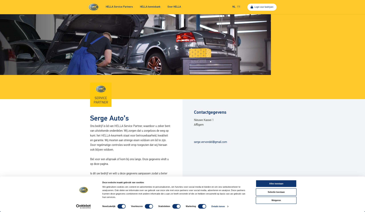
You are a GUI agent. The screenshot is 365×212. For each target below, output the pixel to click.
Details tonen (218, 206)
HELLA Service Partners (119, 7)
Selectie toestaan (276, 192)
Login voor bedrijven (264, 7)
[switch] (149, 206)
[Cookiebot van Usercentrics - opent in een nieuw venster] (83, 206)
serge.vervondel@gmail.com (210, 142)
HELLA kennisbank (150, 7)
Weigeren (276, 200)
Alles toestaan (276, 183)
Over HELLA (174, 7)
